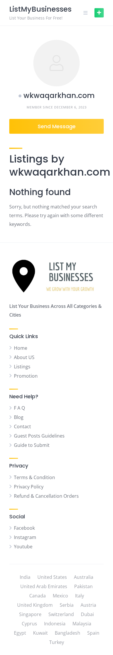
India (25, 577)
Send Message (57, 126)
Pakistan (83, 586)
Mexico (60, 595)
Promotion (26, 376)
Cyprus (29, 623)
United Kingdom (35, 605)
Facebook (24, 528)
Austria (88, 605)
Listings (22, 366)
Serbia (67, 605)
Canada (37, 595)
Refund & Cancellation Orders (46, 496)
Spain (93, 633)
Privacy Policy (28, 486)
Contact (22, 426)
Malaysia (81, 623)
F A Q (19, 408)
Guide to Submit (32, 445)
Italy (79, 595)
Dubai (87, 614)
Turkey (56, 642)
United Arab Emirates (43, 586)
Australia (83, 577)
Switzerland (61, 614)
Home (20, 348)
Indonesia (54, 623)
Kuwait (40, 633)
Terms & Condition (34, 477)
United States (52, 577)
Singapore (30, 614)
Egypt (20, 633)
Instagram (25, 537)
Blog (18, 417)
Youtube (23, 546)
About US (24, 357)
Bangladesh (67, 633)
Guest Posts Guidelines (39, 436)
